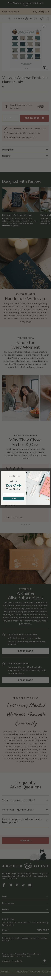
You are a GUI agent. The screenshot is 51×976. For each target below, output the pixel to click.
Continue (13, 498)
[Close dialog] (48, 473)
